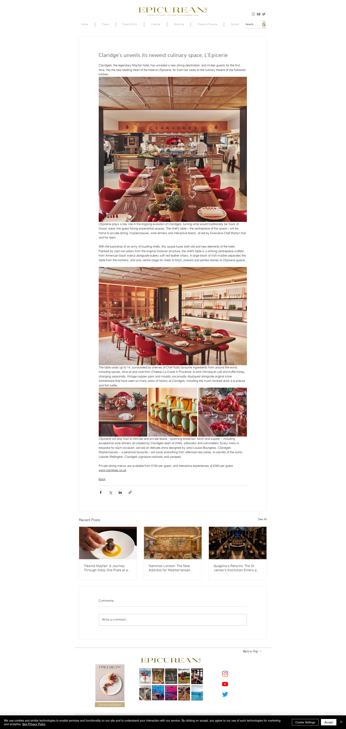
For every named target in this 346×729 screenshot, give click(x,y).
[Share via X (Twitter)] (110, 492)
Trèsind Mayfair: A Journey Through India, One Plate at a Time (106, 568)
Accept (328, 722)
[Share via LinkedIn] (120, 492)
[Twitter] (264, 14)
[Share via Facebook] (101, 492)
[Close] (341, 722)
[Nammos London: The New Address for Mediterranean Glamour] (173, 543)
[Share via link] (130, 492)
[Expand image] (123, 412)
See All (262, 519)
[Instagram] (253, 14)
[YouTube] (258, 14)
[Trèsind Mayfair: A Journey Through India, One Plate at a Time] (108, 543)
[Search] (264, 24)
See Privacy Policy (33, 724)
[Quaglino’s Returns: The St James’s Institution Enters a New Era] (238, 543)
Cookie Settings (305, 722)
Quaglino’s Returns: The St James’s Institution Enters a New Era (235, 568)
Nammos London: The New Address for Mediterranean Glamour (169, 568)
